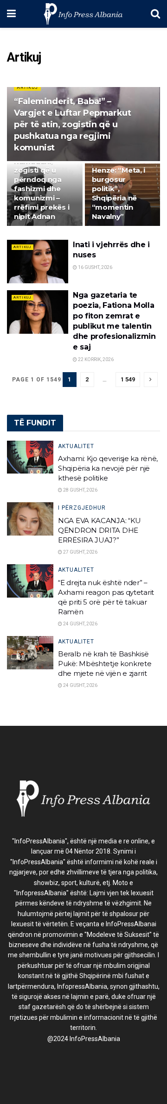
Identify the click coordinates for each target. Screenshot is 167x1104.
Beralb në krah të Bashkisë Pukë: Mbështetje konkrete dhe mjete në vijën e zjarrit (105, 663)
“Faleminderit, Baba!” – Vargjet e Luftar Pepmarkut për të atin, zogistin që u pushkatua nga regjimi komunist (72, 124)
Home (14, 35)
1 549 (128, 379)
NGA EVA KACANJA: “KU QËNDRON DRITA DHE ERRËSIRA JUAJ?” (99, 530)
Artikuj (68, 35)
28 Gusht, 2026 (79, 490)
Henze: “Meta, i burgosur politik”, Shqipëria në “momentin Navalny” (119, 193)
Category (41, 35)
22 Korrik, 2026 (95, 359)
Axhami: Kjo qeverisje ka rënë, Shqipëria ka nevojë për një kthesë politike (108, 468)
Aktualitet (76, 446)
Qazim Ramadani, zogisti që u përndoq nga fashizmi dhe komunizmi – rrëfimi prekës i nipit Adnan (41, 184)
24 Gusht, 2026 (79, 623)
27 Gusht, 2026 (79, 552)
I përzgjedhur (82, 508)
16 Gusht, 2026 (94, 267)
